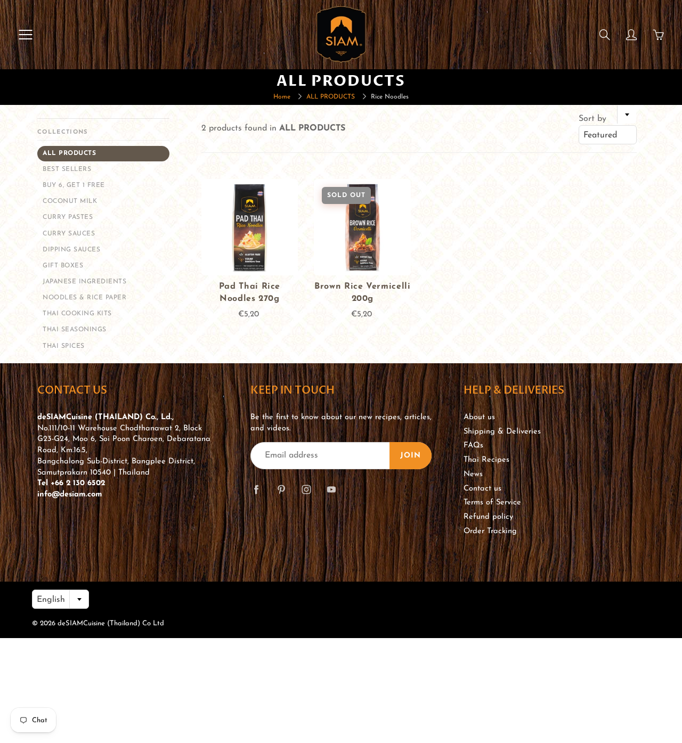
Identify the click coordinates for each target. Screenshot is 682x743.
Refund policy (488, 517)
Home (281, 97)
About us (479, 417)
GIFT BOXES (63, 266)
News (473, 474)
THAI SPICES (64, 346)
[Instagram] (306, 489)
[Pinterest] (281, 489)
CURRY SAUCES (69, 234)
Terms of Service (492, 503)
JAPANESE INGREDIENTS (84, 282)
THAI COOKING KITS (77, 314)
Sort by (592, 119)
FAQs (473, 446)
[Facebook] (256, 489)
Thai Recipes (486, 460)
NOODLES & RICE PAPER (84, 298)
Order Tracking (490, 531)
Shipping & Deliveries (502, 432)
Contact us (482, 489)
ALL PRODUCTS (330, 97)
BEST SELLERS (67, 169)
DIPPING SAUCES (71, 250)
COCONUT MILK (70, 201)
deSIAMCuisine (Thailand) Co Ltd (111, 623)
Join (410, 456)
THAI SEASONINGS (75, 329)
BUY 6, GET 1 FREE (74, 185)
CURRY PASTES (68, 217)
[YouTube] (331, 489)
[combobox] (608, 134)
